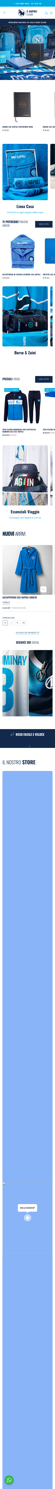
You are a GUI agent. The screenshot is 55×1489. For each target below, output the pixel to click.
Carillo (6, 602)
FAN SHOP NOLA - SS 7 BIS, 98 (28, 3)
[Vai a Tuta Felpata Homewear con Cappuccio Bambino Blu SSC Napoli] (22, 406)
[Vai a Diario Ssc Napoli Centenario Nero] (22, 103)
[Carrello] (51, 13)
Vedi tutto (44, 224)
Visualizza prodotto (27, 632)
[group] (27, 570)
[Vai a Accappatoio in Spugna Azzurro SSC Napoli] (22, 251)
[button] (4, 13)
